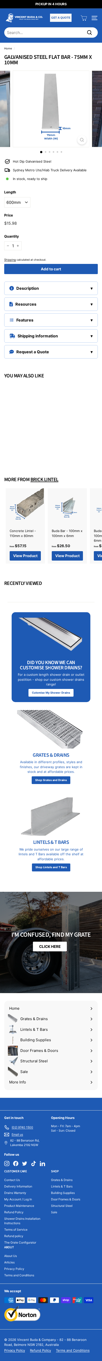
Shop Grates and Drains (51, 780)
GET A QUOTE (60, 17)
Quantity (11, 236)
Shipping (10, 259)
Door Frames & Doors (65, 1199)
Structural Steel (62, 1206)
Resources (25, 304)
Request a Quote (32, 351)
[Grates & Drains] (51, 729)
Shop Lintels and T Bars (51, 867)
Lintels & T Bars (62, 1186)
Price (8, 215)
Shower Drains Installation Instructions (22, 1221)
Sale (54, 1212)
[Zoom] (82, 139)
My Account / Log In (18, 1199)
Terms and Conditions (19, 1275)
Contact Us (12, 1180)
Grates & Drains (62, 1180)
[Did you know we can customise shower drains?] (51, 637)
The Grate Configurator (20, 1242)
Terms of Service (15, 1229)
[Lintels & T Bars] (51, 816)
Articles (9, 1262)
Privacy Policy (14, 1269)
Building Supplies (63, 1193)
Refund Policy (14, 1212)
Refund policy (13, 1236)
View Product (25, 452)
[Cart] (84, 18)
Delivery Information (18, 1186)
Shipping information (38, 335)
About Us (10, 1256)
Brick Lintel (44, 479)
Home (8, 48)
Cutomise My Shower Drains (51, 692)
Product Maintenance (19, 1206)
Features (24, 320)
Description (27, 288)
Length (10, 192)
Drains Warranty (15, 1193)
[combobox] (51, 32)
